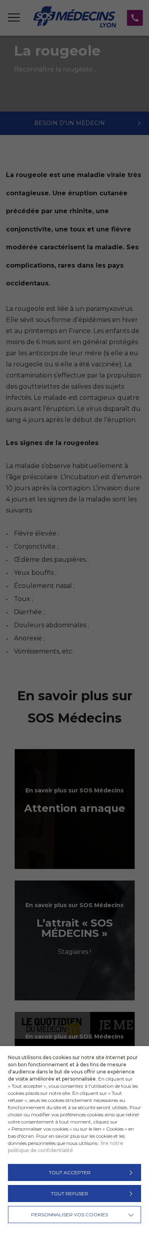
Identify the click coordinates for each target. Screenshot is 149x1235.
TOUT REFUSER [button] (69, 1193)
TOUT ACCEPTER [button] (70, 1172)
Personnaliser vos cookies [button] (69, 1215)
